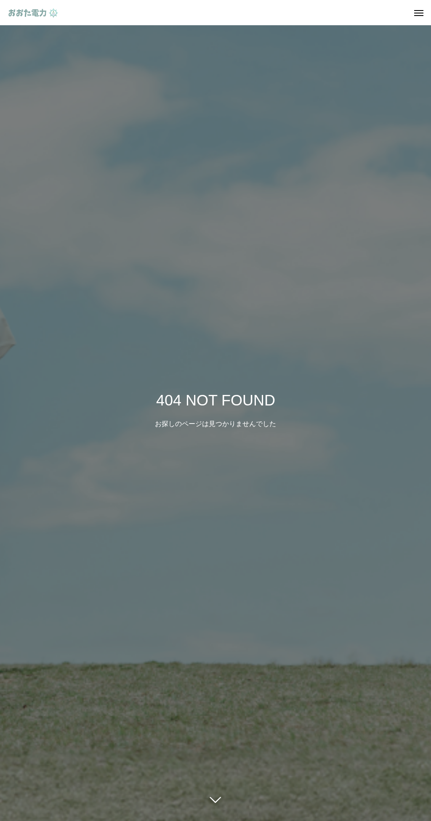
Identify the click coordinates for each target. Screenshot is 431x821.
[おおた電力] (33, 12)
